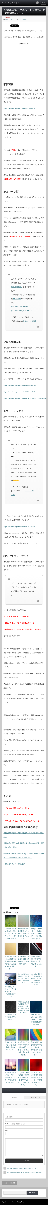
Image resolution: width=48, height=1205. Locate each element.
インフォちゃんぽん (15, 1202)
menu (43, 2)
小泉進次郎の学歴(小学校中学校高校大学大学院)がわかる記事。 (36, 961)
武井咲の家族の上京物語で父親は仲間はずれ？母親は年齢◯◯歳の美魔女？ (23, 978)
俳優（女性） (9, 19)
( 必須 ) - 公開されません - (15, 1124)
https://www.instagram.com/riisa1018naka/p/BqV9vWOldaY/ (25, 398)
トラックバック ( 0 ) (35, 1097)
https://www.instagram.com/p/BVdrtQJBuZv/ (19, 385)
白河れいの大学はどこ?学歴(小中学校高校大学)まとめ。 (10, 1046)
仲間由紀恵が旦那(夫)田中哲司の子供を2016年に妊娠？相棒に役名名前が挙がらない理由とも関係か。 (23, 1007)
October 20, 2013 (29, 321)
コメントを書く (23, 19)
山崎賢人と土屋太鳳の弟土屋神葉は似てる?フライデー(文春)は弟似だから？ (10, 933)
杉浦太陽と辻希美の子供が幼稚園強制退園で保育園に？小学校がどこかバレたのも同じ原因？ (36, 979)
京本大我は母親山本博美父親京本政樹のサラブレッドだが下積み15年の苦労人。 (36, 1079)
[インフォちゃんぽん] (11, 2)
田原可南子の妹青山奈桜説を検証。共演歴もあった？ (22, 1168)
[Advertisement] (24, 62)
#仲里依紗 (17, 299)
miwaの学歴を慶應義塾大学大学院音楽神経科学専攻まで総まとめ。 (23, 933)
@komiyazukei (16, 287)
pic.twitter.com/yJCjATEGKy (21, 311)
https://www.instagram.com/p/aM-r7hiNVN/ (19, 527)
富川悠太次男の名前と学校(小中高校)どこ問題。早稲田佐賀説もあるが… (10, 1077)
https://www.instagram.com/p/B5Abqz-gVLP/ (19, 392)
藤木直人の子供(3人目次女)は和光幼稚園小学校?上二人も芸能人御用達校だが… (10, 962)
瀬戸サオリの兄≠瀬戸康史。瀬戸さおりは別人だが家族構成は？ (25, 1172)
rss (37, 2)
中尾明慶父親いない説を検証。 (14, 864)
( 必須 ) (9, 1117)
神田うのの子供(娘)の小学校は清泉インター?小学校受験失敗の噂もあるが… (36, 933)
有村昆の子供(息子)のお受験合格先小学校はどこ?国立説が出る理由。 (36, 1019)
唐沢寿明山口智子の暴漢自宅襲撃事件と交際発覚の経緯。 (23, 960)
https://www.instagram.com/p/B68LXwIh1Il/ (19, 108)
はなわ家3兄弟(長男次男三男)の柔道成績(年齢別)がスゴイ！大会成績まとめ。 (23, 1079)
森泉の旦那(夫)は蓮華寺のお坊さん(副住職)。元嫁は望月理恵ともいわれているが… (36, 1048)
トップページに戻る (9, 1183)
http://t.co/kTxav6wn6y (19, 307)
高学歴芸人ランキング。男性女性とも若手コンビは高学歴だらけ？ (10, 992)
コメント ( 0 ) (13, 1097)
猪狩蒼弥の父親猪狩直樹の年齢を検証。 (10, 1017)
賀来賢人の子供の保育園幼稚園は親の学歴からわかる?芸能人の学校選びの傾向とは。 (23, 1048)
